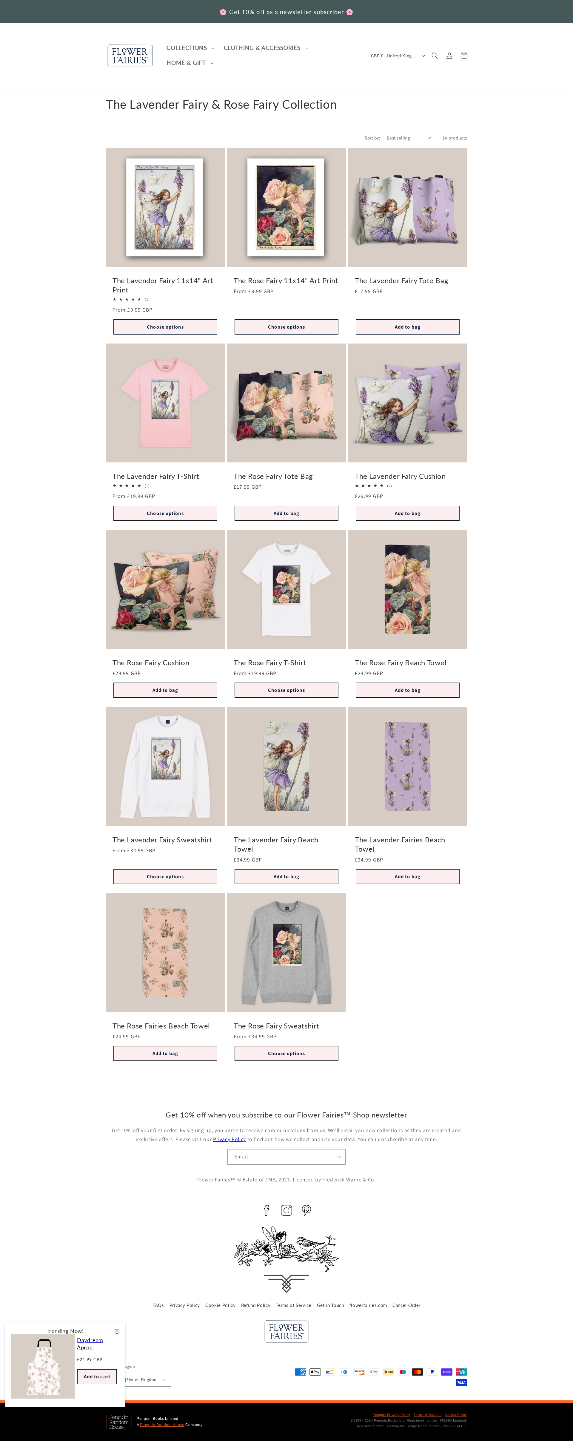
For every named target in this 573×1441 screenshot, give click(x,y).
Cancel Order (406, 1305)
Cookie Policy (220, 1305)
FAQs (158, 1305)
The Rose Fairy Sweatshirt (276, 1025)
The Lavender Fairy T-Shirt (156, 476)
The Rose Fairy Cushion (151, 662)
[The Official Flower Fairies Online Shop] (286, 1340)
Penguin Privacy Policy (391, 1415)
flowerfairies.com (368, 1305)
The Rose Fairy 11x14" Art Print (286, 280)
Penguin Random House (162, 1425)
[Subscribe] (338, 1157)
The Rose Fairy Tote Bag (273, 476)
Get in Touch (330, 1305)
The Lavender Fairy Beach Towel (276, 844)
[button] (191, 48)
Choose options (165, 327)
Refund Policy (256, 1305)
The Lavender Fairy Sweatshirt (162, 839)
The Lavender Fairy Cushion (400, 476)
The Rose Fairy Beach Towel (401, 662)
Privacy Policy (229, 1139)
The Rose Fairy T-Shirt (270, 662)
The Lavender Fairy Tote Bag (401, 280)
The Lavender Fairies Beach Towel (400, 844)
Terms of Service (294, 1305)
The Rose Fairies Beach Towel (161, 1025)
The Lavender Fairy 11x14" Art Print (163, 285)
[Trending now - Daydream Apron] (43, 1396)
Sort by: (372, 138)
